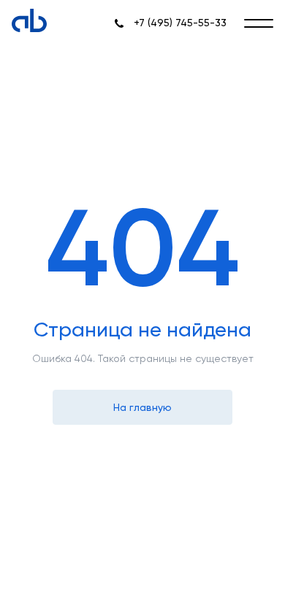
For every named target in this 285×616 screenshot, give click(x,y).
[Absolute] (29, 20)
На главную (142, 407)
